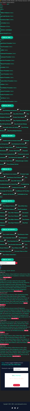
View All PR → (6, 169)
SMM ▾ (1, 9)
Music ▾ (2, 39)
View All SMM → (7, 37)
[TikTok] (17, 408)
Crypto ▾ (2, 171)
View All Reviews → (8, 135)
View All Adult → (7, 259)
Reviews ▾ (2, 108)
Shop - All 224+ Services (9, 270)
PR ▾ (1, 138)
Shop (1, 7)
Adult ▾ (1, 232)
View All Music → (7, 105)
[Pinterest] (15, 408)
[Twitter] (12, 408)
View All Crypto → (8, 201)
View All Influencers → (9, 229)
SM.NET (4, 4)
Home (1, 6)
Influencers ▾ (3, 203)
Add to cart (16, 385)
